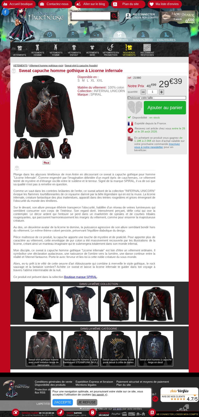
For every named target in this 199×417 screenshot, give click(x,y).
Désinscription (92, 407)
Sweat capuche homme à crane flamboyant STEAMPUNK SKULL (80, 361)
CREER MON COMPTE (145, 17)
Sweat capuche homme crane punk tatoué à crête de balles (118, 361)
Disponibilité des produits (50, 384)
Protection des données (49, 389)
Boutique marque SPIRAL (80, 277)
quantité (133, 91)
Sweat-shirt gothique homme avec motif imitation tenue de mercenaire (43, 362)
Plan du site (123, 384)
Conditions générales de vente (53, 381)
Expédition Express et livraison (94, 381)
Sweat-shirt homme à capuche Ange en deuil (156, 361)
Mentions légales (86, 384)
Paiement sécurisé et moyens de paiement (142, 381)
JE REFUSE (87, 402)
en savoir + (99, 394)
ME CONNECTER (144, 14)
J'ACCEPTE (62, 402)
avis (117, 408)
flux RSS (40, 392)
